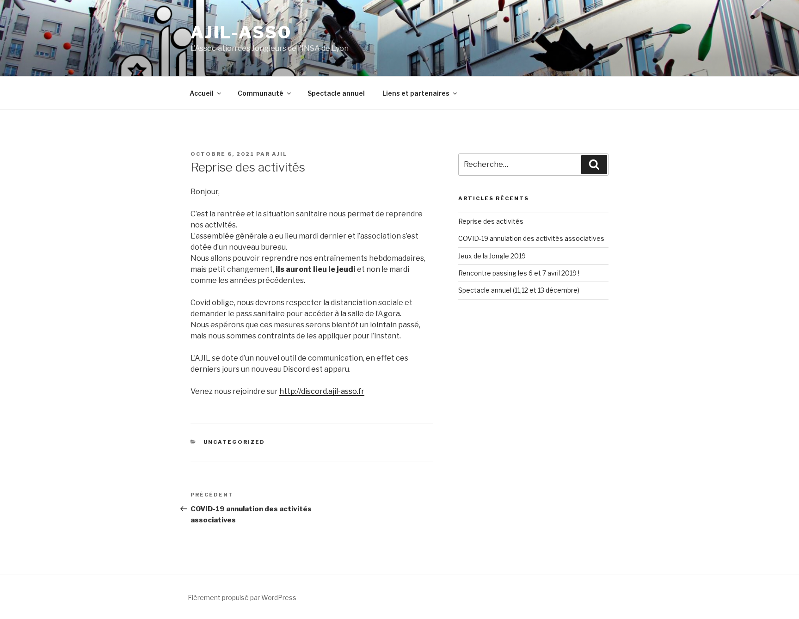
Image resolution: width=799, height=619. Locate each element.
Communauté (260, 93)
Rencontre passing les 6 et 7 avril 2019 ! (518, 273)
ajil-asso (241, 32)
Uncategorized (234, 442)
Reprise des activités (490, 221)
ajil (279, 154)
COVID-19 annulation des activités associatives (531, 238)
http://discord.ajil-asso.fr (321, 391)
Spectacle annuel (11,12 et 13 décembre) (518, 290)
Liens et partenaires (415, 93)
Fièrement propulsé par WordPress (242, 597)
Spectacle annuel (336, 93)
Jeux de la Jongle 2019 (492, 256)
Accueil (202, 93)
